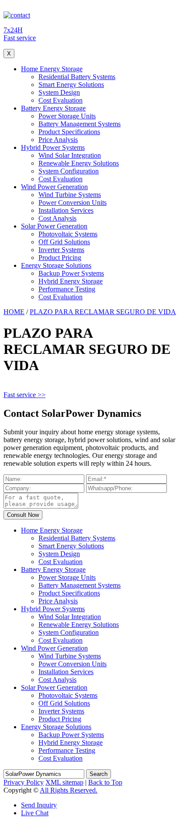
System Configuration (68, 171)
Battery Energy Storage (53, 108)
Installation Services (65, 210)
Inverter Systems (61, 249)
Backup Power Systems (71, 273)
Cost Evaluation (60, 100)
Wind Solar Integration (69, 155)
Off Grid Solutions (64, 242)
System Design (59, 92)
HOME (13, 311)
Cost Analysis (57, 218)
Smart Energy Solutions (71, 84)
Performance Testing (66, 289)
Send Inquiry (39, 805)
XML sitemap (64, 782)
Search (98, 774)
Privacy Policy (23, 782)
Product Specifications (69, 131)
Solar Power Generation (54, 226)
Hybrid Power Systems (53, 147)
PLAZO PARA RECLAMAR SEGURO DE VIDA (103, 311)
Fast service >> (24, 394)
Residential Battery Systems (76, 76)
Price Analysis (58, 139)
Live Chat (34, 813)
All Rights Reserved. (68, 790)
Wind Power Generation (54, 186)
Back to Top (105, 782)
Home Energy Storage (52, 69)
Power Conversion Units (72, 202)
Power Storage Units (67, 116)
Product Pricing (59, 257)
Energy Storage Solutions (56, 265)
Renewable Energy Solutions (78, 163)
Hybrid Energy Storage (70, 281)
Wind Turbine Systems (69, 194)
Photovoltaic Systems (67, 234)
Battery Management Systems (79, 124)
